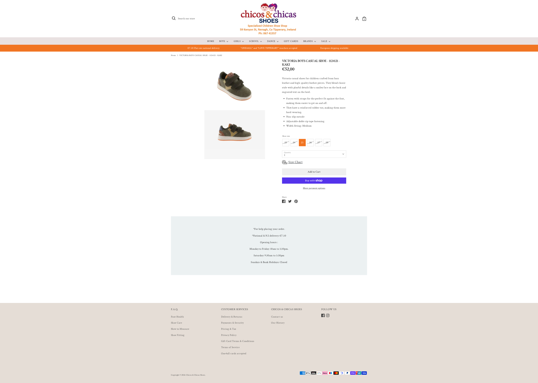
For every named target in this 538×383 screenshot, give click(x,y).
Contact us (277, 317)
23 (285, 142)
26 (310, 142)
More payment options (314, 188)
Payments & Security (232, 323)
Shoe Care (176, 323)
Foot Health (177, 317)
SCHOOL (254, 41)
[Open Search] (174, 18)
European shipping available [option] (334, 48)
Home (173, 55)
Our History (277, 323)
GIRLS (238, 41)
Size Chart (295, 162)
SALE (324, 41)
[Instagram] (327, 315)
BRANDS (308, 41)
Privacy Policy (228, 335)
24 (294, 142)
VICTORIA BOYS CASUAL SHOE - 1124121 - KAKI (200, 55)
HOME (210, 41)
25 (302, 142)
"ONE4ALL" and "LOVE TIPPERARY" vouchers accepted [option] (269, 48)
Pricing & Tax (228, 329)
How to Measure (180, 329)
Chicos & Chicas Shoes (195, 375)
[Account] (357, 18)
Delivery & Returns (231, 317)
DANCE (271, 41)
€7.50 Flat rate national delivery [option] (204, 48)
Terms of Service (230, 347)
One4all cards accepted (233, 353)
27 (318, 142)
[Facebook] (323, 315)
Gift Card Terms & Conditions (237, 341)
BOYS (222, 41)
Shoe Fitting (178, 335)
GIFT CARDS (291, 41)
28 (327, 142)
